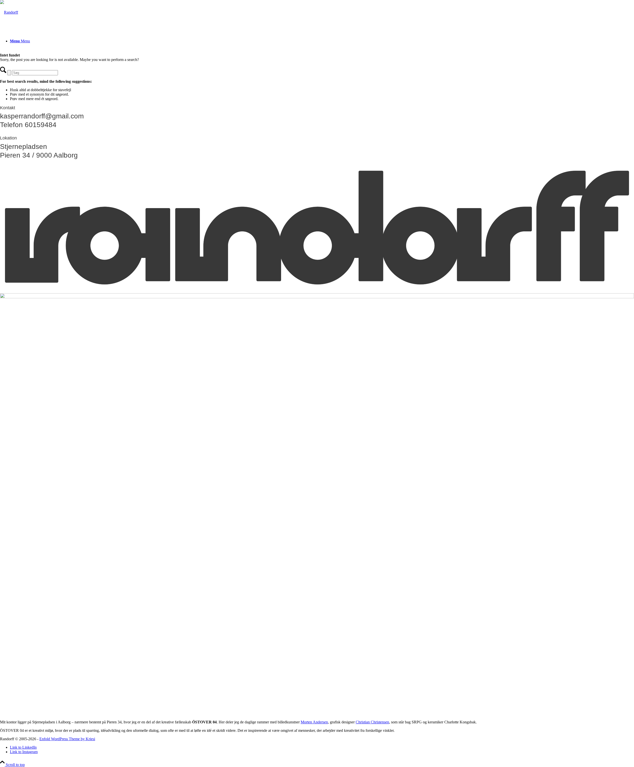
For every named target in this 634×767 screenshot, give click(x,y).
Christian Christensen (372, 722)
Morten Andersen (314, 722)
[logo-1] (9, 12)
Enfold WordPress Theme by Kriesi (67, 739)
